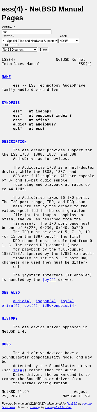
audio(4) (22, 301)
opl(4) (31, 305)
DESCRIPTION (14, 141)
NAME (6, 77)
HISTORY (10, 318)
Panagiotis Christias (58, 407)
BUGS (6, 344)
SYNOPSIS (11, 103)
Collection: (11, 45)
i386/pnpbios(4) (59, 305)
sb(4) (18, 370)
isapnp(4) (46, 301)
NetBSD (72, 403)
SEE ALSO (11, 292)
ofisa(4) (11, 305)
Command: (10, 27)
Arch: (66, 36)
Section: (10, 36)
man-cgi (35, 407)
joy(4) (49, 280)
